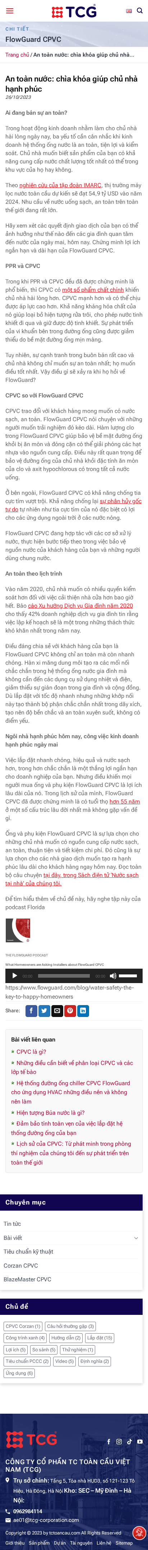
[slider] (129, 975)
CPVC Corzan (23, 1326)
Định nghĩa (94, 1361)
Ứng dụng (19, 1373)
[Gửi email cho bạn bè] (57, 1011)
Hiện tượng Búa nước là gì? (51, 1112)
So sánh (43, 1349)
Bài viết (13, 1237)
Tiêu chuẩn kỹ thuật (28, 1251)
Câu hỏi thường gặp (70, 1326)
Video (64, 1361)
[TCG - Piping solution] (74, 11)
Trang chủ (17, 55)
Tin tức (12, 1223)
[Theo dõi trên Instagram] (119, 1442)
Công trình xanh (25, 1337)
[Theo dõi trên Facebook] (108, 1442)
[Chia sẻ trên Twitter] (44, 1011)
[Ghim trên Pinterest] (70, 1011)
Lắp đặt (99, 1337)
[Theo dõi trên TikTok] (129, 1442)
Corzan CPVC (21, 1265)
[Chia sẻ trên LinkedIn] (83, 1011)
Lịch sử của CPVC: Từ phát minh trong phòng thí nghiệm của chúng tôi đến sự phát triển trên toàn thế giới (71, 1153)
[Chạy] (14, 975)
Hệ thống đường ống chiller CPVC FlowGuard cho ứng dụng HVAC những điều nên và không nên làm (70, 1092)
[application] (74, 976)
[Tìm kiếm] (140, 11)
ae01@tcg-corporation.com (46, 1520)
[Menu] (9, 10)
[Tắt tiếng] (113, 975)
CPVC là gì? (31, 1051)
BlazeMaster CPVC (27, 1279)
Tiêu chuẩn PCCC (27, 1361)
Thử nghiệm (77, 1349)
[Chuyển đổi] (136, 1237)
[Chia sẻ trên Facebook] (31, 1011)
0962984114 (27, 1511)
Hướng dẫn (65, 1337)
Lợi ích (16, 1349)
